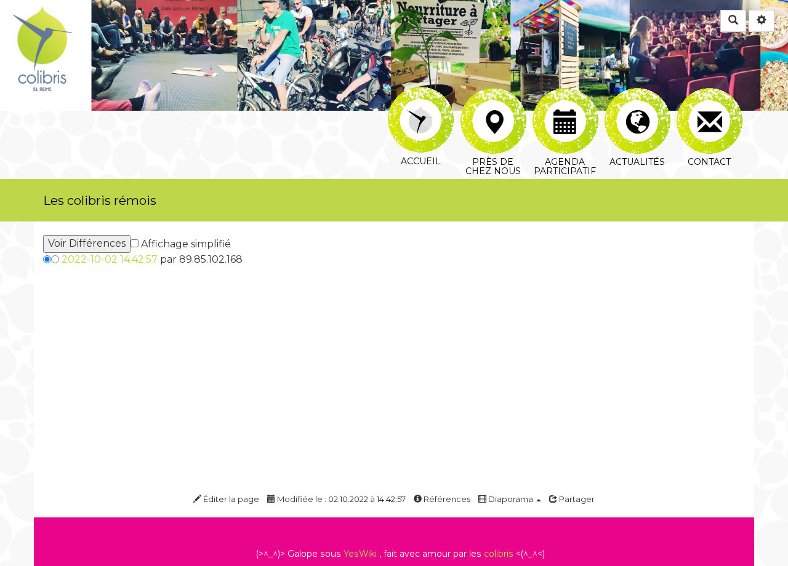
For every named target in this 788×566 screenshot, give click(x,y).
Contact (709, 95)
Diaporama (510, 499)
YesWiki (360, 554)
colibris (498, 554)
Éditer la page (230, 499)
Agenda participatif (565, 95)
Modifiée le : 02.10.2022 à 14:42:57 (340, 499)
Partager (576, 499)
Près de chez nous (493, 95)
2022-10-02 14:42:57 (110, 259)
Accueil (421, 95)
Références (446, 499)
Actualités (637, 95)
